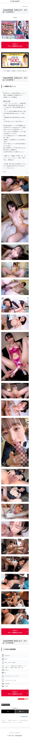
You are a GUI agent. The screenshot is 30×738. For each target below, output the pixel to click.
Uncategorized (6, 704)
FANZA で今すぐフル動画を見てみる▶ (15, 45)
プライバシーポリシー (15, 732)
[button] (22, 711)
